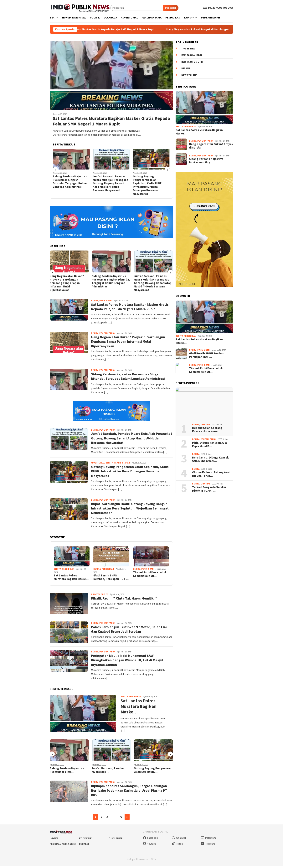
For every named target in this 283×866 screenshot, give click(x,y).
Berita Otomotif (192, 61)
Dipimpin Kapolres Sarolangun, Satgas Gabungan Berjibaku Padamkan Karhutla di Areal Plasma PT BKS (129, 790)
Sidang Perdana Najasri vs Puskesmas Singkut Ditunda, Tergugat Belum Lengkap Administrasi (70, 182)
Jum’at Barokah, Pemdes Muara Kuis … (108, 770)
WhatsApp (181, 837)
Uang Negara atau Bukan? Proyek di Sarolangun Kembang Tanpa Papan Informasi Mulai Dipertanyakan (188, 29)
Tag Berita (188, 48)
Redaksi (84, 844)
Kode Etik (85, 838)
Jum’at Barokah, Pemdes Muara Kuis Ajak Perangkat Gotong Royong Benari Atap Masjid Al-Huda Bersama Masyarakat (110, 183)
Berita (94, 300)
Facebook (152, 837)
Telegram (210, 843)
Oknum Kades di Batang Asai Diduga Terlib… (210, 474)
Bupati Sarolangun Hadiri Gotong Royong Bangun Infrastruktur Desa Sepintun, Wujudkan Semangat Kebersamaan (130, 508)
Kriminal (205, 424)
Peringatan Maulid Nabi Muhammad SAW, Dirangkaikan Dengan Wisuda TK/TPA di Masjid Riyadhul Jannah (127, 660)
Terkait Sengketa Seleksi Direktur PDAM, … (209, 488)
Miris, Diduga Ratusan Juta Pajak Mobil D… (209, 444)
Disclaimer (116, 838)
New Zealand (189, 75)
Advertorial (98, 462)
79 (120, 816)
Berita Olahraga (191, 55)
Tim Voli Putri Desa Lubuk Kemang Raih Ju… (150, 574)
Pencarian (171, 7)
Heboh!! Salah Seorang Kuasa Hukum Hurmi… (207, 429)
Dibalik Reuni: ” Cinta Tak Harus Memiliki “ (124, 598)
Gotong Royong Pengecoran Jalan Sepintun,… (153, 770)
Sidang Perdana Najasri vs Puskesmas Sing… (67, 770)
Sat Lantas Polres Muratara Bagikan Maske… (71, 577)
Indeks (54, 838)
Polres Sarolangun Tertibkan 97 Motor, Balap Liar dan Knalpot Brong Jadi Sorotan (129, 629)
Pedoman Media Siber (63, 844)
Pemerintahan (107, 333)
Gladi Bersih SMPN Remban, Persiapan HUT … (111, 577)
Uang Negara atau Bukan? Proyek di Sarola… (211, 145)
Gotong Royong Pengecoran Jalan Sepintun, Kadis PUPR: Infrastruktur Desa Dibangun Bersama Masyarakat (147, 185)
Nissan (185, 68)
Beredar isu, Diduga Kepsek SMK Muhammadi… (210, 459)
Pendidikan (105, 300)
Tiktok (179, 843)
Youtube (151, 843)
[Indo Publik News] (80, 7)
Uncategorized (99, 594)
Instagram (210, 837)
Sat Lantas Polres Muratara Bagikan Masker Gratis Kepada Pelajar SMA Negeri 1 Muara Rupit (111, 121)
